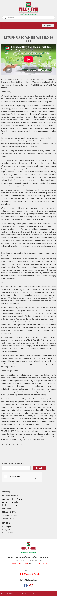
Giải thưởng (6, 508)
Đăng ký (39, 468)
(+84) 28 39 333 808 (40, 563)
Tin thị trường (7, 532)
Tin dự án (6, 529)
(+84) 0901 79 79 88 (29, 573)
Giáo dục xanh (8, 518)
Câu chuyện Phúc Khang (12, 498)
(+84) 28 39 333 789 (20, 563)
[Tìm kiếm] (4, 17)
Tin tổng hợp (7, 526)
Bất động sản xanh (9, 515)
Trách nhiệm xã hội (9, 505)
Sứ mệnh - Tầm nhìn (10, 501)
